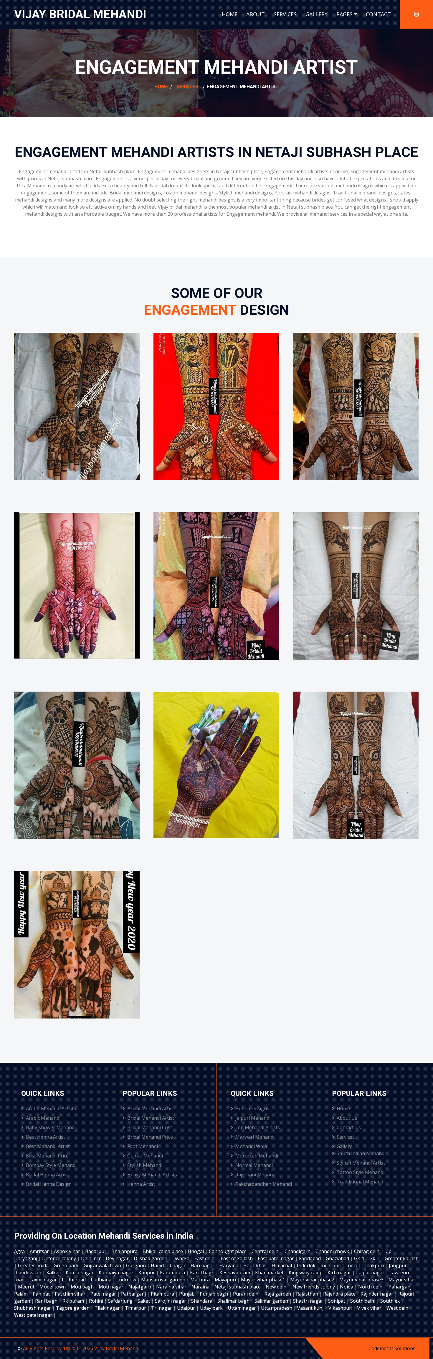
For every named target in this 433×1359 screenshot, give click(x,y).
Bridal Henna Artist (47, 1174)
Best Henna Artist (45, 1137)
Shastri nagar (308, 1301)
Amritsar (40, 1251)
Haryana (229, 1265)
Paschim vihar (71, 1294)
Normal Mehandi (254, 1165)
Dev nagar (118, 1258)
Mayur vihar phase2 (313, 1279)
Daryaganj (26, 1258)
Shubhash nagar (33, 1308)
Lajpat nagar (371, 1272)
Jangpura (400, 1265)
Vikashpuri (340, 1308)
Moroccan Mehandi (256, 1155)
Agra (20, 1251)
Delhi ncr (91, 1258)
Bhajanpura (125, 1251)
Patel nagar (103, 1294)
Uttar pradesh (277, 1308)
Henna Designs (252, 1108)
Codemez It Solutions (391, 1348)
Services (285, 14)
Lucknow (126, 1279)
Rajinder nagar (377, 1294)
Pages (344, 14)
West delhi (398, 1308)
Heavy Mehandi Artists (152, 1174)
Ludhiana (102, 1279)
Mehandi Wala (251, 1146)
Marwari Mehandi (255, 1137)
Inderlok (307, 1265)
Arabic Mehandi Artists (51, 1108)
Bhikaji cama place (163, 1251)
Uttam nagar (242, 1308)
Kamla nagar (80, 1272)
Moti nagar (112, 1286)
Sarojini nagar (171, 1301)
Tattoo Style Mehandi (360, 1172)
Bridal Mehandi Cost (149, 1127)
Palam (21, 1294)
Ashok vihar (67, 1251)
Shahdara (202, 1301)
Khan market (270, 1272)
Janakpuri (373, 1265)
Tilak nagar (108, 1308)
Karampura (173, 1272)
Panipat (42, 1294)
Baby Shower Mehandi (51, 1127)
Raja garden (278, 1294)
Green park (67, 1265)
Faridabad (310, 1258)
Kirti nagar (340, 1272)
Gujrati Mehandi (145, 1155)
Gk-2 (375, 1258)
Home (229, 14)
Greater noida (34, 1265)
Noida (347, 1286)
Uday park (212, 1308)
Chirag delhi (368, 1251)
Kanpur (147, 1272)
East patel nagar (276, 1258)
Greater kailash (402, 1258)
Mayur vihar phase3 (362, 1279)
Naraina (201, 1286)
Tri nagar (162, 1308)
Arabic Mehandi (43, 1118)
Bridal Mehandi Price (150, 1137)
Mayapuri (226, 1279)
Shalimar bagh (234, 1301)
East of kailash (237, 1258)
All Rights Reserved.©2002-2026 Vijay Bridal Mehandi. (81, 1348)
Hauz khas (255, 1265)
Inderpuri (331, 1265)
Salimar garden (271, 1301)
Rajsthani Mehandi (256, 1174)
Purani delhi (247, 1294)
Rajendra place (340, 1294)
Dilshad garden (151, 1258)
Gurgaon (136, 1265)
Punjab (187, 1294)
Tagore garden (73, 1308)
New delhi (277, 1286)
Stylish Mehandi (144, 1165)
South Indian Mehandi (361, 1153)
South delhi (363, 1301)
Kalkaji (54, 1272)
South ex (390, 1301)
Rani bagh (47, 1301)
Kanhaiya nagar (117, 1272)
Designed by (354, 1348)
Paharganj (401, 1286)
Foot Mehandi (142, 1146)
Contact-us (349, 1127)
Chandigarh (298, 1251)
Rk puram (73, 1301)
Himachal (282, 1265)
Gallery (316, 14)
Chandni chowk (332, 1251)
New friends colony (314, 1286)
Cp (389, 1251)
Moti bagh (83, 1286)
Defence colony (59, 1258)
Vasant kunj (311, 1308)
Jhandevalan (28, 1272)
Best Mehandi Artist (48, 1146)
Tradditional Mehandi (360, 1181)
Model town (53, 1286)
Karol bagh (203, 1272)
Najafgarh (140, 1286)
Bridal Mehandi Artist (150, 1108)
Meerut (27, 1286)
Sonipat (337, 1301)
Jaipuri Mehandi (252, 1118)
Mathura (200, 1279)
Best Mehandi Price (47, 1155)
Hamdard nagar (169, 1265)
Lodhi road (74, 1279)
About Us (347, 1118)
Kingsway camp (306, 1272)
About (255, 14)
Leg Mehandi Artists (257, 1127)
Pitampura (163, 1294)
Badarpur (96, 1251)
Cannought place (228, 1251)
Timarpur (136, 1308)
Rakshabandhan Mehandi (263, 1184)
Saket (144, 1301)
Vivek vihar (370, 1308)
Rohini (96, 1301)
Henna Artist (141, 1184)
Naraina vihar (172, 1286)
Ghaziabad (338, 1258)
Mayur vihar (402, 1279)
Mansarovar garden (163, 1279)
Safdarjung (121, 1301)
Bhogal (196, 1251)
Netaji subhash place (238, 1286)
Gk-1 (360, 1258)
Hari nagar (203, 1265)
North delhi (371, 1286)
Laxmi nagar (43, 1279)
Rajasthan (307, 1294)
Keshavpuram (235, 1272)
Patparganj (134, 1294)
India (352, 1265)
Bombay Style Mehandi (51, 1165)
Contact (378, 14)
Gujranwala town (103, 1265)
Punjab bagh (214, 1294)
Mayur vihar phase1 (263, 1279)
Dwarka (181, 1258)
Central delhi (266, 1251)
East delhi (205, 1258)
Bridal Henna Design (49, 1184)
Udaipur (186, 1308)
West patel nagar (33, 1315)
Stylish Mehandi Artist (361, 1163)
